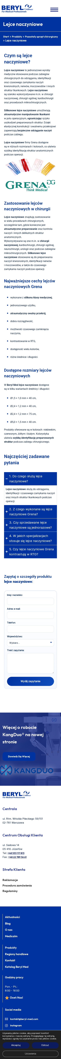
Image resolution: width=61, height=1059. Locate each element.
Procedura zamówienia (17, 885)
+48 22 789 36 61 (17, 857)
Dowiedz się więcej (19, 756)
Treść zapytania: (15, 650)
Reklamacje (10, 880)
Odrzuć (45, 1045)
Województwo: (15, 636)
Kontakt (10, 960)
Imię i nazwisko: (15, 595)
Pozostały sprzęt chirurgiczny (41, 36)
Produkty (17, 36)
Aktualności (12, 917)
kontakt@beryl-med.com (24, 1019)
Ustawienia (30, 1053)
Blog (7, 923)
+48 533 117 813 (16, 853)
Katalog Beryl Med (16, 967)
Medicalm (11, 936)
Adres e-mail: (13, 608)
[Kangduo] (26, 770)
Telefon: (11, 622)
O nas (8, 930)
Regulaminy (10, 891)
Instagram (16, 1025)
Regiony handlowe (16, 954)
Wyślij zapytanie (30, 681)
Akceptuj (15, 1045)
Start (6, 36)
